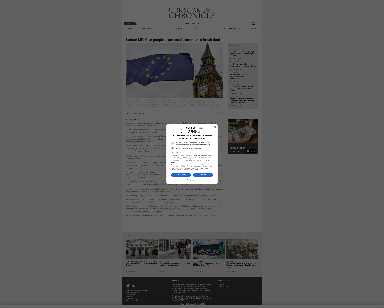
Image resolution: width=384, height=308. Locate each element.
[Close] (215, 127)
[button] (192, 152)
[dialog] (192, 154)
